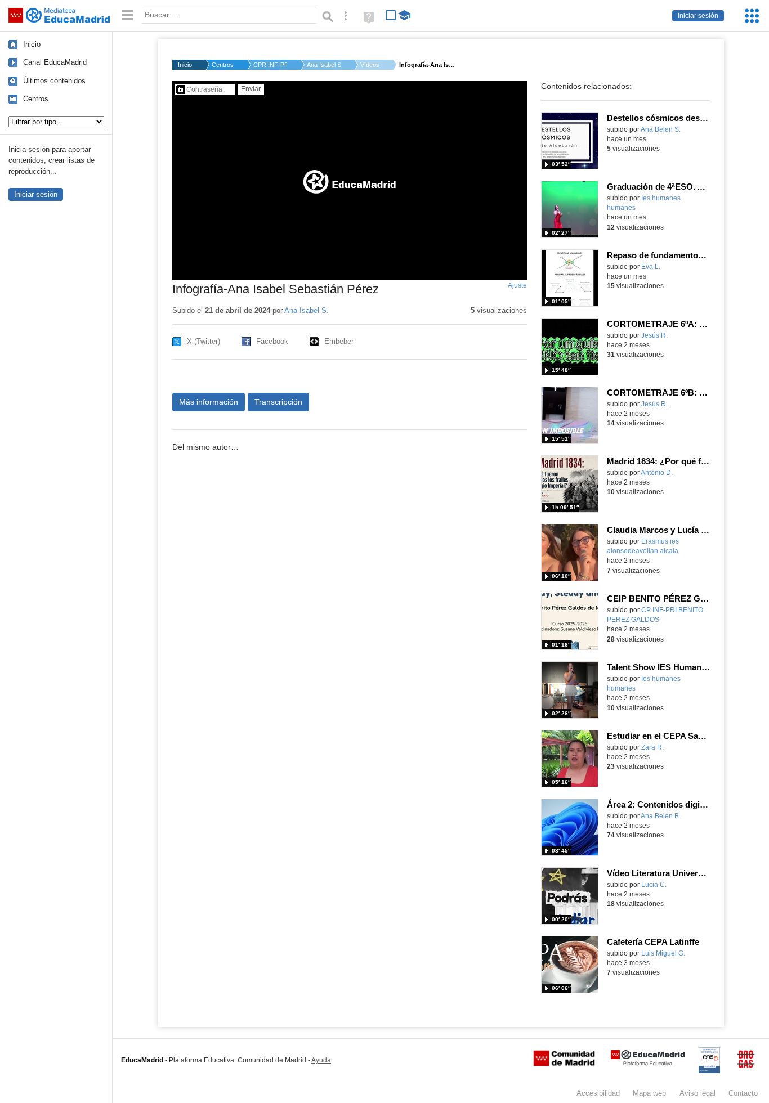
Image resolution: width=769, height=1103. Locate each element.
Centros (35, 99)
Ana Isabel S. (324, 64)
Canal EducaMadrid (55, 62)
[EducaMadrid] (648, 1063)
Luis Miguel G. (663, 953)
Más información (208, 401)
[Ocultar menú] (127, 15)
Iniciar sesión (698, 15)
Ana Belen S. (661, 129)
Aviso (697, 1093)
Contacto (743, 1093)
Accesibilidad (598, 1093)
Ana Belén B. (661, 816)
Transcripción (278, 401)
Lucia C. (654, 884)
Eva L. (650, 266)
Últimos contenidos (54, 81)
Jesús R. (654, 335)
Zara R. (652, 747)
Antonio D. (657, 472)
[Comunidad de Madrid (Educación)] (564, 1063)
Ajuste (517, 285)
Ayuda (321, 1060)
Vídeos (369, 64)
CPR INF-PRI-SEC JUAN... (270, 64)
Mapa (649, 1093)
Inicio (32, 44)
